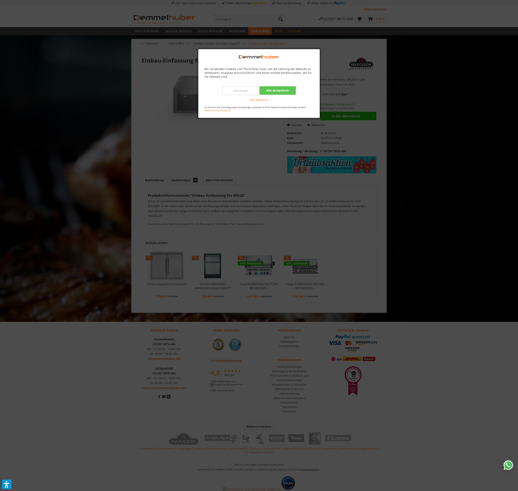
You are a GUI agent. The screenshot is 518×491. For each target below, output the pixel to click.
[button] (6, 484)
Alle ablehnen (259, 100)
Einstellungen (240, 90)
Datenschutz (210, 110)
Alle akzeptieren (277, 90)
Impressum (225, 110)
